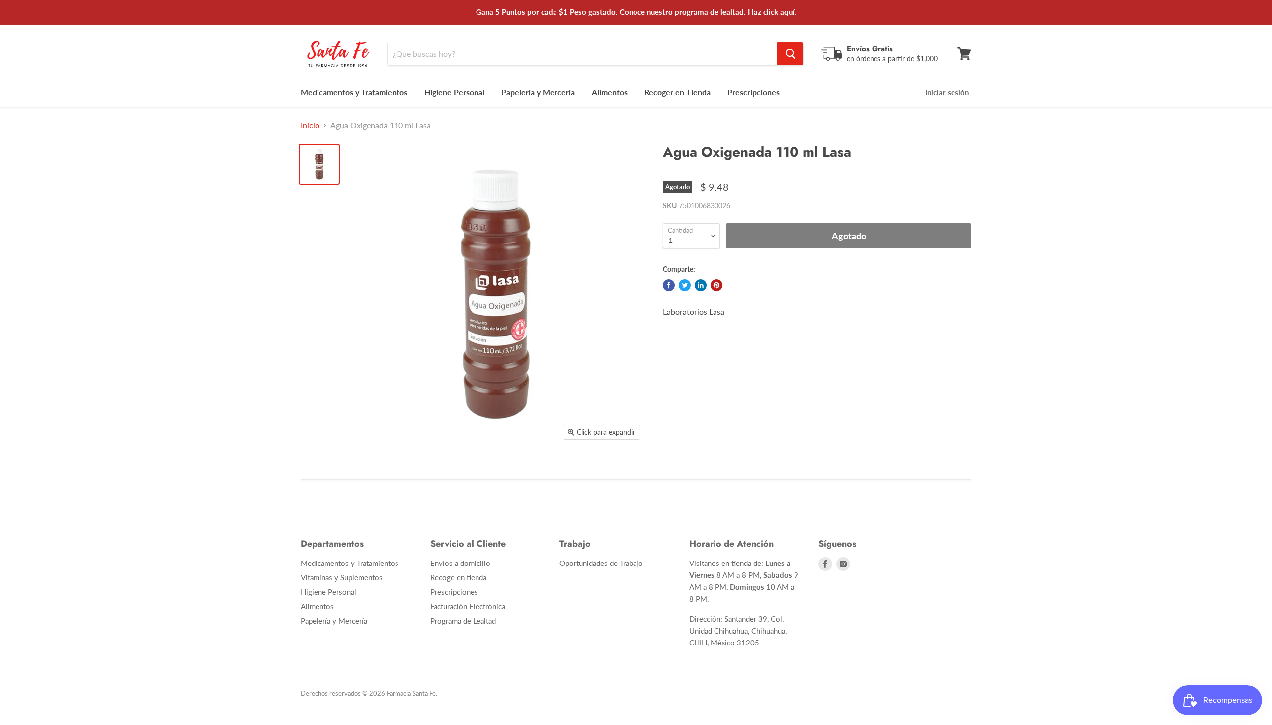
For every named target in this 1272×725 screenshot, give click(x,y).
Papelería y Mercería (334, 620)
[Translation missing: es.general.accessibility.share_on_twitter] (685, 285)
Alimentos (610, 92)
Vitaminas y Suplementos (342, 577)
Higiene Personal (454, 92)
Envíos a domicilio (460, 563)
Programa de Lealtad (463, 620)
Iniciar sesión (947, 92)
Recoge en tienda (458, 577)
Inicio (310, 125)
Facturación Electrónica (467, 606)
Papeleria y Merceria (538, 92)
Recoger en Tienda (677, 92)
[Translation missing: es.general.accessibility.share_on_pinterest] (716, 285)
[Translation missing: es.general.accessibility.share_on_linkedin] (701, 285)
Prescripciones (753, 92)
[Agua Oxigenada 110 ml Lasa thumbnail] (319, 164)
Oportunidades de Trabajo (601, 563)
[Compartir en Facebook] (669, 285)
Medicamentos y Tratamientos (354, 92)
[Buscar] (790, 53)
